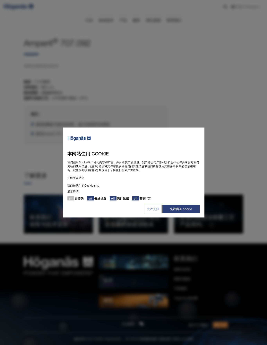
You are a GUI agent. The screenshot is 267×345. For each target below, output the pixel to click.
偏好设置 (100, 198)
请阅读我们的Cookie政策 (83, 185)
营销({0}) (145, 198)
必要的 (79, 198)
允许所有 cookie (181, 209)
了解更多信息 (76, 177)
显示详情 (73, 191)
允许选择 (153, 209)
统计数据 (123, 198)
